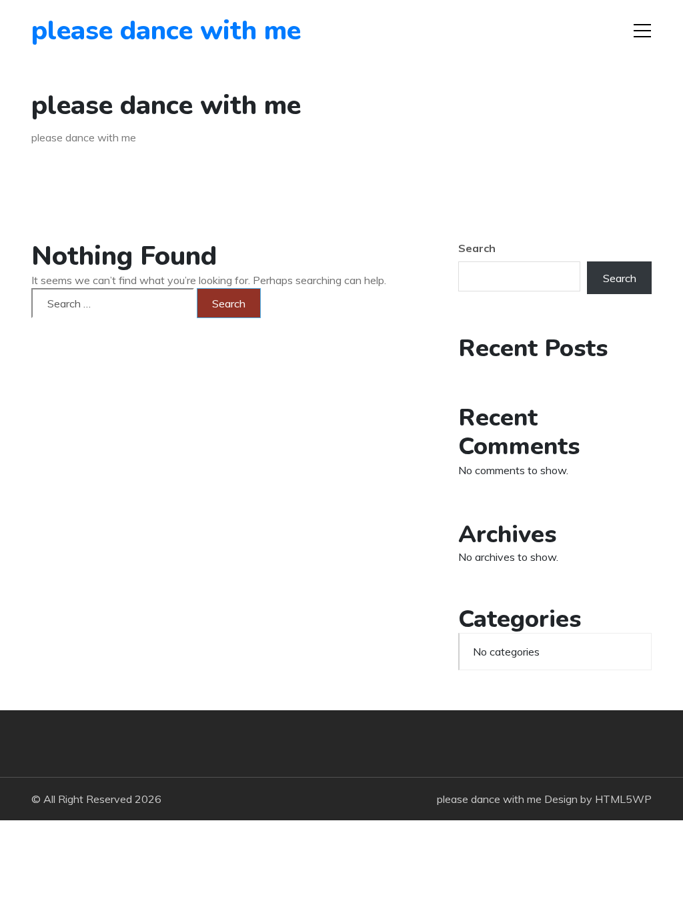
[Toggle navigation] (642, 31)
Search (477, 248)
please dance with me (107, 31)
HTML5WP (623, 799)
